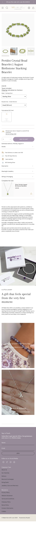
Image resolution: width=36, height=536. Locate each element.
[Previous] (2, 2)
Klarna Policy (5, 505)
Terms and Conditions (8, 499)
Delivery (4, 476)
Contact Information (7, 508)
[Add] (31, 193)
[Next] (33, 2)
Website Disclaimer (7, 495)
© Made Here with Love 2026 (10, 518)
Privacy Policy (6, 492)
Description (5, 166)
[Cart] (33, 8)
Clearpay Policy (6, 502)
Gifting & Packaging (7, 176)
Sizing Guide (5, 482)
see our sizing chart (11, 134)
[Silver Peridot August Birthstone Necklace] (8, 189)
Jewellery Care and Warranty (10, 485)
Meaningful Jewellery (8, 171)
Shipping (4, 90)
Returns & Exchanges (8, 479)
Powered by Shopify (24, 518)
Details (4, 146)
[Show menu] (3, 8)
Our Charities (5, 473)
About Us (4, 470)
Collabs (4, 511)
